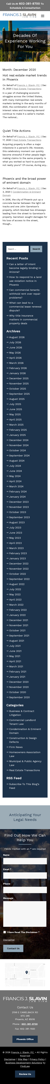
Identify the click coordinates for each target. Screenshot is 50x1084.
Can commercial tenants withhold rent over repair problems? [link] (24, 293)
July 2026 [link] (15, 342)
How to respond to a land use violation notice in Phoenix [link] (25, 280)
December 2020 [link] (19, 681)
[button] (42, 16)
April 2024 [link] (15, 481)
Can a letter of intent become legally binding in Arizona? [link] (25, 268)
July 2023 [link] (15, 527)
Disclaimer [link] (10, 1059)
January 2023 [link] (17, 558)
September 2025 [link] (19, 393)
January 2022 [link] (17, 615)
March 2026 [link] (16, 362)
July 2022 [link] (15, 589)
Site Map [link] (23, 1059)
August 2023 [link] (17, 522)
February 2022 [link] (18, 609)
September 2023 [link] (19, 517)
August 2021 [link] (16, 640)
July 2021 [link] (15, 645)
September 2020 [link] (19, 697)
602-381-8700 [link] (29, 3)
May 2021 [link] (14, 656)
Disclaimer (9, 939)
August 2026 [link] (17, 337)
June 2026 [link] (15, 347)
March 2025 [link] (16, 424)
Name (6, 855)
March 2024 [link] (16, 486)
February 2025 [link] (18, 429)
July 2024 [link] (15, 465)
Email (7, 869)
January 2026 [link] (17, 373)
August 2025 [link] (17, 398)
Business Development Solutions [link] (24, 1062)
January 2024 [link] (17, 496)
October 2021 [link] (17, 630)
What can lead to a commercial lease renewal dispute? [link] (25, 306)
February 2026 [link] (18, 368)
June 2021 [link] (15, 651)
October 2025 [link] (17, 388)
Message (8, 898)
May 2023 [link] (15, 537)
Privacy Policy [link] (37, 1059)
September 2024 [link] (19, 455)
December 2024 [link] (18, 440)
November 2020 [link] (19, 687)
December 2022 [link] (18, 563)
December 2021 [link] (18, 620)
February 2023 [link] (18, 553)
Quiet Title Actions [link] (17, 131)
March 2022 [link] (16, 604)
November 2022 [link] (19, 568)
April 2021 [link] (15, 661)
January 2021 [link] (17, 676)
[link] (20, 15)
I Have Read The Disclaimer (23, 932)
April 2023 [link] (15, 543)
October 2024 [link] (17, 450)
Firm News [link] (16, 747)
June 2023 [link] (15, 532)
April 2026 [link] (15, 357)
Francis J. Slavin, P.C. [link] (28, 85)
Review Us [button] (25, 1074)
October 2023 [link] (17, 512)
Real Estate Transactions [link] (27, 88)
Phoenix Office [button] (25, 1039)
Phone (6, 883)
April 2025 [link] (15, 419)
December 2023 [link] (19, 501)
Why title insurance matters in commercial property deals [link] (23, 319)
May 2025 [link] (15, 414)
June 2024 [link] (15, 470)
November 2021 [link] (18, 625)
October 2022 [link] (17, 573)
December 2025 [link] (19, 378)
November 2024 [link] (19, 445)
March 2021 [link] (16, 666)
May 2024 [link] (15, 476)
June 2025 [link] (15, 409)
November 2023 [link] (19, 506)
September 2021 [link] (19, 635)
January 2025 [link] (17, 434)
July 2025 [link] (15, 404)
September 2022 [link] (19, 579)
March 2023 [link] (16, 548)
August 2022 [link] (16, 584)
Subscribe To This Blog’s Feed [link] (24, 786)
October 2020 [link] (17, 692)
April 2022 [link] (15, 599)
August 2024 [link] (16, 460)
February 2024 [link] (18, 491)
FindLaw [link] (25, 1066)
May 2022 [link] (15, 594)
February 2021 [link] (17, 671)
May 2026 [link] (15, 352)
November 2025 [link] (19, 383)
